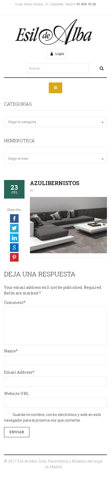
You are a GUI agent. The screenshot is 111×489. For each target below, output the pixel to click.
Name (10, 350)
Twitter (14, 228)
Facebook (14, 218)
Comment (14, 302)
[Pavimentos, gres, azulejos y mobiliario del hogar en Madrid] (53, 32)
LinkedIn (14, 238)
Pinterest (14, 257)
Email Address (18, 372)
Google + (14, 247)
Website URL (16, 393)
